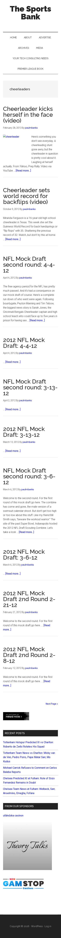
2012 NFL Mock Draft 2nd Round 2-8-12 (29, 655)
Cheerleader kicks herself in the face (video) (28, 114)
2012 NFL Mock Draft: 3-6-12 (24, 554)
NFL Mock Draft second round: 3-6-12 (29, 476)
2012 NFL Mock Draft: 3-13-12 (24, 431)
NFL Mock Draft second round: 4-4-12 (29, 264)
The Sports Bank (30, 12)
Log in (48, 926)
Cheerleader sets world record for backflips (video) (26, 196)
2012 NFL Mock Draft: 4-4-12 (24, 342)
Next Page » (52, 703)
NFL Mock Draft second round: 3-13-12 (30, 387)
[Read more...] (23, 170)
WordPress (37, 926)
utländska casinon (13, 815)
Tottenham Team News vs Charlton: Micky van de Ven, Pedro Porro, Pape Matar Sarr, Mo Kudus (29, 757)
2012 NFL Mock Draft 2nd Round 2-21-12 (29, 599)
